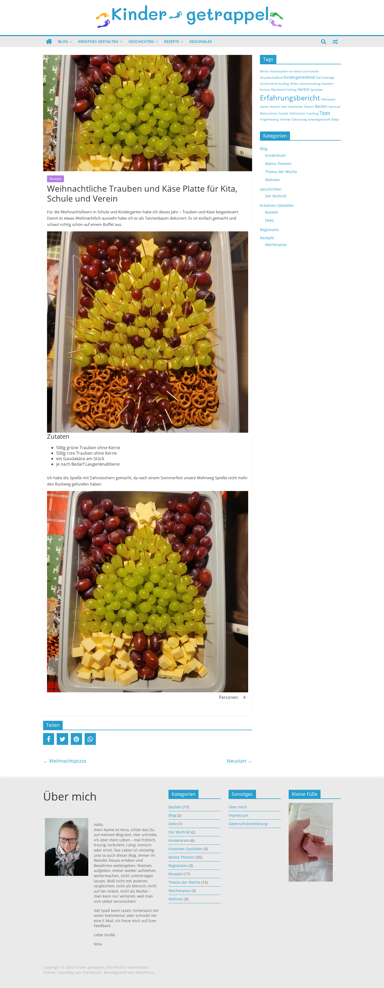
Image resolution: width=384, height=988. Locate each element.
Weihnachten (269, 113)
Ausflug (284, 83)
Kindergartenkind (299, 77)
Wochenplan (276, 244)
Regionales (200, 41)
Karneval (334, 106)
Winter (264, 71)
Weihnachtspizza (64, 761)
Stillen (294, 83)
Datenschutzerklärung (248, 823)
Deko (269, 220)
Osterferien (295, 106)
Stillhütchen (297, 113)
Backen (321, 106)
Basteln (275, 106)
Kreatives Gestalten (98, 41)
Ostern (309, 106)
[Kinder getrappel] (49, 41)
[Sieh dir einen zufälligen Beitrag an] (335, 41)
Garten (264, 106)
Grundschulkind (271, 77)
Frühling (290, 90)
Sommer (285, 119)
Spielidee (316, 90)
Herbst (303, 89)
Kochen (265, 90)
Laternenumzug (310, 83)
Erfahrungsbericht (290, 97)
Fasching (312, 113)
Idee (284, 106)
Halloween (328, 99)
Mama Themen (278, 163)
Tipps (324, 113)
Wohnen (272, 179)
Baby (335, 119)
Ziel (318, 77)
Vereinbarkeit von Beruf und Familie (294, 71)
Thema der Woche (281, 171)
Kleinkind (277, 89)
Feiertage (328, 77)
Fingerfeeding (269, 119)
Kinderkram (275, 155)
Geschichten (141, 41)
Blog (63, 41)
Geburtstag (299, 119)
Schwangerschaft (319, 119)
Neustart (239, 761)
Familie (283, 113)
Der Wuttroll (276, 195)
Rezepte (171, 41)
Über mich (238, 806)
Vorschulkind (269, 83)
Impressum (238, 815)
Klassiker (327, 83)
